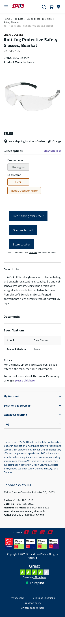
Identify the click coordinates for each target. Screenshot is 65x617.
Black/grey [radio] (18, 167)
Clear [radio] (18, 182)
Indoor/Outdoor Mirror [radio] (24, 190)
